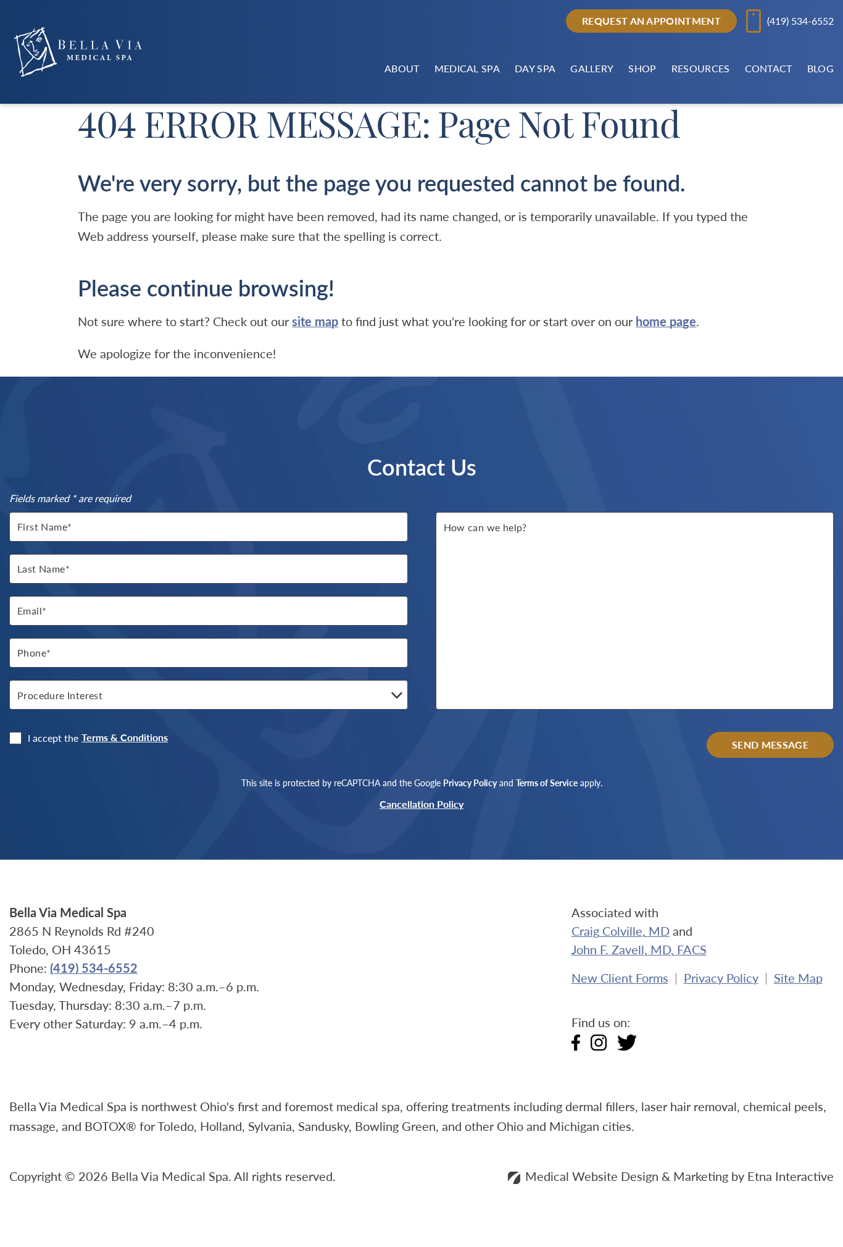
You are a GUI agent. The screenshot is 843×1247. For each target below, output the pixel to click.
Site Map (798, 977)
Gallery (591, 68)
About (402, 68)
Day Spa (535, 68)
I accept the (43, 738)
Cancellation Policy (421, 804)
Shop (642, 68)
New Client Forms (619, 977)
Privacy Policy (470, 782)
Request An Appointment (651, 21)
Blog (820, 68)
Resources (700, 68)
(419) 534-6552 (94, 967)
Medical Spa (467, 68)
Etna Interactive (790, 1176)
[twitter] (627, 1046)
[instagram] (599, 1046)
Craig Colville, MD (620, 930)
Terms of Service (547, 782)
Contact (768, 68)
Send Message (770, 744)
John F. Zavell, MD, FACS (639, 949)
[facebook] (575, 1046)
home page (666, 321)
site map (315, 321)
